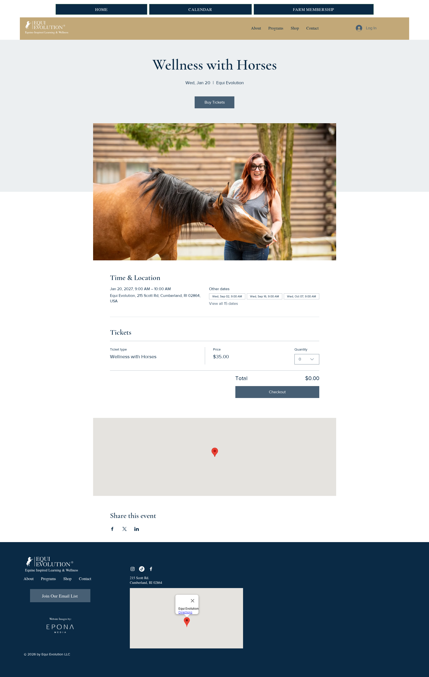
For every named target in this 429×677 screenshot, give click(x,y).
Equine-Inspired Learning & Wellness (46, 32)
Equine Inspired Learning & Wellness (51, 570)
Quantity (300, 349)
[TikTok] (141, 569)
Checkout (277, 392)
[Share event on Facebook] (112, 529)
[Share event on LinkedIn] (136, 529)
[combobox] (306, 359)
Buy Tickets (215, 102)
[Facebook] (151, 569)
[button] (256, 28)
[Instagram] (132, 569)
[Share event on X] (124, 529)
